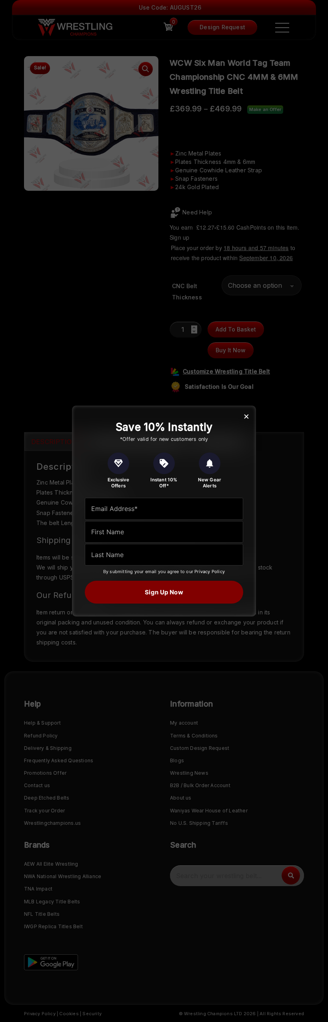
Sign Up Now (164, 592)
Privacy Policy (209, 571)
